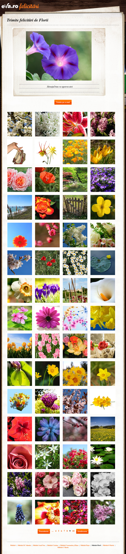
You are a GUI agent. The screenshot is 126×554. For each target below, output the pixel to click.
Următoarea (82, 531)
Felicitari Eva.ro (20, 6)
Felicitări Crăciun (52, 545)
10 (73, 530)
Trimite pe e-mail (63, 102)
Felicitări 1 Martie (63, 547)
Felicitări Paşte (85, 545)
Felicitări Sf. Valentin (24, 545)
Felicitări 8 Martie (108, 545)
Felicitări (13, 545)
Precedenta (43, 531)
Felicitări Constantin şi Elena (69, 545)
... (53, 530)
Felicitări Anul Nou (39, 545)
